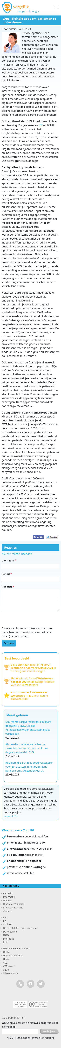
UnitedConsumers (13, 955)
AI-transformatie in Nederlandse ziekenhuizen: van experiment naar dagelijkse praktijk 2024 (26, 748)
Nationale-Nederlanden (16, 948)
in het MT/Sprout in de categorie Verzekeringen (33, 668)
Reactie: (7, 587)
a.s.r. (5, 917)
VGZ (5, 962)
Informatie (9, 896)
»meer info (10, 816)
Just (5, 942)
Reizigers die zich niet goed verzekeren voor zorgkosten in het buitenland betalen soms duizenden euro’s (29, 766)
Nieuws (7, 900)
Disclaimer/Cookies (13, 903)
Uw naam (8, 560)
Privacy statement (13, 907)
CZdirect (7, 924)
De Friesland (10, 931)
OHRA (6, 952)
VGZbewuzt (9, 966)
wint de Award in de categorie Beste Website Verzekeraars (32, 682)
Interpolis (8, 938)
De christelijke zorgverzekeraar (20, 928)
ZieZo (6, 969)
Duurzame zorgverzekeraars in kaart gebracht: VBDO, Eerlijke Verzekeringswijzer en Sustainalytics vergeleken (28, 727)
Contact (7, 911)
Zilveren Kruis (10, 973)
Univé (6, 959)
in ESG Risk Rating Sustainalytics (29, 695)
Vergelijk (8, 893)
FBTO (6, 935)
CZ (41, 125)
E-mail (6, 574)
